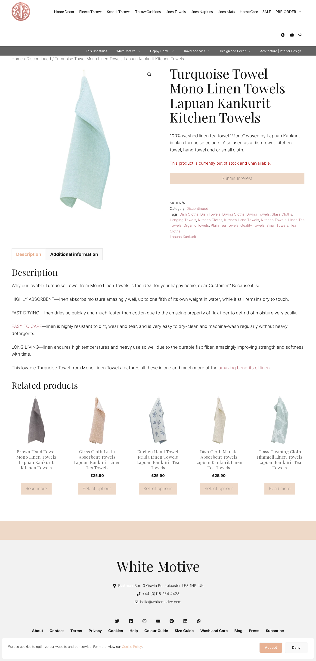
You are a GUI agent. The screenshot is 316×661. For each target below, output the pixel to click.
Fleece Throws (90, 11)
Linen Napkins (201, 11)
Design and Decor (233, 51)
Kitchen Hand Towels (241, 220)
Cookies (115, 630)
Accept (271, 647)
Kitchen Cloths (210, 220)
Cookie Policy (132, 646)
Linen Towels (175, 11)
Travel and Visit (194, 51)
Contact (57, 630)
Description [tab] (28, 254)
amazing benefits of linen (244, 367)
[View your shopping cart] (292, 34)
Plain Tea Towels (225, 225)
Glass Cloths (282, 214)
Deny (296, 647)
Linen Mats (226, 11)
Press (254, 630)
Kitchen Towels (273, 220)
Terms (76, 630)
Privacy (95, 630)
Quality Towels (252, 225)
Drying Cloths (233, 214)
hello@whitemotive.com (160, 601)
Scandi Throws (118, 11)
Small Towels (277, 225)
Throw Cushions (148, 11)
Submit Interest (237, 178)
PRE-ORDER (286, 11)
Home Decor (64, 11)
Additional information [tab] (74, 254)
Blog (238, 630)
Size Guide (184, 630)
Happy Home (159, 51)
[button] (300, 34)
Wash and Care (214, 630)
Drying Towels (258, 214)
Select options (97, 488)
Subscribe (275, 630)
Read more (36, 488)
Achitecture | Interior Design (280, 51)
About (37, 630)
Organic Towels (196, 225)
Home (17, 58)
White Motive (126, 51)
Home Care (249, 11)
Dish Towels (210, 214)
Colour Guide (156, 630)
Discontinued (38, 58)
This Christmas (96, 51)
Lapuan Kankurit (183, 237)
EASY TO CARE (27, 326)
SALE (267, 11)
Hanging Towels (183, 220)
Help (134, 630)
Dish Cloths (189, 214)
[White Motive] (21, 11)
